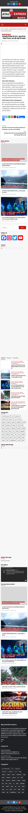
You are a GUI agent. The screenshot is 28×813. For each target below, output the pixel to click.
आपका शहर (14, 158)
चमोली (22, 425)
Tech (16, 419)
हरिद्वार (23, 440)
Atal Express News (6, 40)
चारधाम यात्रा (8, 428)
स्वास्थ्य (19, 440)
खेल (18, 425)
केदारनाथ (3, 425)
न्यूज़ (11, 160)
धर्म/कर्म (3, 434)
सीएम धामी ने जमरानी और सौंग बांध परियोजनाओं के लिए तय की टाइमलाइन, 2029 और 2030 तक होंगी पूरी (13, 127)
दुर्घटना (10, 431)
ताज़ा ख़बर (8, 160)
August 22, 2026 (13, 167)
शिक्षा (7, 440)
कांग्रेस (24, 422)
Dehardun (4, 158)
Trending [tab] (15, 358)
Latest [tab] (3, 358)
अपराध (20, 419)
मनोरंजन (11, 437)
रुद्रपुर (23, 437)
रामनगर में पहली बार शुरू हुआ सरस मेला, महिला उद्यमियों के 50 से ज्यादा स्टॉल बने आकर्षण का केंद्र (17, 387)
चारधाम (3, 428)
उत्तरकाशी (8, 422)
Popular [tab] (8, 358)
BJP (12, 416)
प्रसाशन (3, 437)
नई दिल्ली (7, 434)
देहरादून (17, 431)
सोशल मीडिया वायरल (16, 160)
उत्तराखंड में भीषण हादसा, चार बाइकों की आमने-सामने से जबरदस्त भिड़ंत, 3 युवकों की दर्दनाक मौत (18, 407)
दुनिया (6, 431)
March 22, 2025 (15, 40)
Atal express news (6, 416)
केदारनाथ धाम (8, 425)
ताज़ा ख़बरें (23, 428)
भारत (7, 437)
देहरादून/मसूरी (8, 34)
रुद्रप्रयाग (3, 440)
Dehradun (4, 419)
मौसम (15, 437)
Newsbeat (9, 158)
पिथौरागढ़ (23, 434)
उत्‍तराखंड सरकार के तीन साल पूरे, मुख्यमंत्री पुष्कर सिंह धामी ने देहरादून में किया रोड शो (15, 133)
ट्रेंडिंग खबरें (4, 160)
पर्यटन (19, 434)
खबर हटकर (22, 158)
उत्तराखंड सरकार (19, 422)
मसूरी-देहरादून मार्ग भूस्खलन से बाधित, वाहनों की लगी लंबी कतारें (13, 686)
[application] (14, 574)
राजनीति (19, 437)
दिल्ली (2, 431)
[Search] (25, 24)
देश (13, 431)
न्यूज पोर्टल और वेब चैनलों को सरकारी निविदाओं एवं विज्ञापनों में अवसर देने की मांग (18, 366)
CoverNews (13, 810)
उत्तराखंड (3, 34)
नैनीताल (12, 434)
